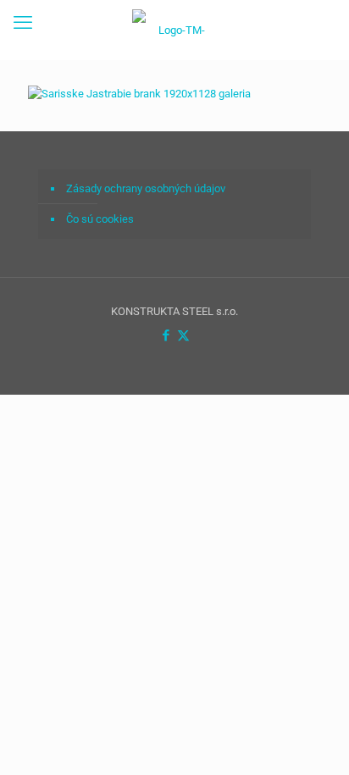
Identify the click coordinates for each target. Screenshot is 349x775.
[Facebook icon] (165, 335)
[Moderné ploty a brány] (174, 29)
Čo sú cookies (100, 219)
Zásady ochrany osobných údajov (145, 188)
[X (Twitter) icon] (183, 335)
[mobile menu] (22, 22)
